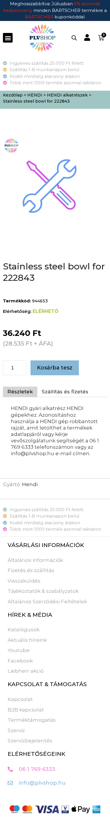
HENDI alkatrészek (67, 95)
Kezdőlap (13, 95)
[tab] (20, 392)
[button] (8, 38)
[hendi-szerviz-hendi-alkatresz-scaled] (50, 185)
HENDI (34, 95)
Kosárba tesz (54, 367)
